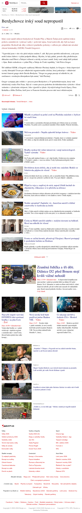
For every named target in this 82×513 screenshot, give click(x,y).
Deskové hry (73, 491)
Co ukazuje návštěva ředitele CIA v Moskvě (67, 316)
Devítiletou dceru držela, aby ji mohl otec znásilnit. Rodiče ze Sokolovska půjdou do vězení (51, 169)
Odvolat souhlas (31, 504)
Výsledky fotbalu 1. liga (63, 437)
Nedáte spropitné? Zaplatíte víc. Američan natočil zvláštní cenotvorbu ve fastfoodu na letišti (49, 204)
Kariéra (30, 502)
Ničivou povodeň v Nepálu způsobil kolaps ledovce (46, 132)
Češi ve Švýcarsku (35, 465)
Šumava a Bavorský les (37, 462)
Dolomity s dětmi (34, 471)
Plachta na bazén (26, 484)
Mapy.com (27, 477)
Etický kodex (58, 502)
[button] (12, 120)
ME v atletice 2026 (62, 443)
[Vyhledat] (43, 3)
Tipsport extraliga (62, 440)
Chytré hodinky (38, 494)
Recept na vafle (7, 468)
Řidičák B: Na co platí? (63, 465)
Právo (3, 27)
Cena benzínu (65, 477)
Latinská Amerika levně (36, 468)
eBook (65, 28)
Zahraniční (27, 135)
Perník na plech (7, 471)
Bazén (17, 484)
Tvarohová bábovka (8, 465)
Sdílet (73, 28)
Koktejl (26, 191)
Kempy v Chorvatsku (36, 456)
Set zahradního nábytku (68, 484)
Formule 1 (59, 446)
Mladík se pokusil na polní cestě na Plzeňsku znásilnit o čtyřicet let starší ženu (52, 116)
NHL (57, 449)
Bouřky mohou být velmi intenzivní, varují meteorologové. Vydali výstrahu (49, 151)
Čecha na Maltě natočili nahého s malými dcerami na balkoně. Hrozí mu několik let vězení (51, 222)
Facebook (9, 502)
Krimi (26, 120)
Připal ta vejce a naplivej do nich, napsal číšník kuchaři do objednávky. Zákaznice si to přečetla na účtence (49, 186)
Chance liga (60, 434)
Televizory (28, 494)
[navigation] (2, 3)
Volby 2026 (5, 434)
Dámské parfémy (52, 491)
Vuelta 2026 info (34, 434)
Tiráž (36, 502)
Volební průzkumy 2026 (10, 437)
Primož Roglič (33, 446)
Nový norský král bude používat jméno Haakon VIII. (39, 317)
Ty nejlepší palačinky (9, 456)
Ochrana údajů (69, 502)
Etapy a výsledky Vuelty (37, 437)
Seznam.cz (75, 3)
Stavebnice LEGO (39, 491)
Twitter (16, 502)
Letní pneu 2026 (61, 456)
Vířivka (45, 487)
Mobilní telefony (25, 491)
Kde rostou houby (52, 477)
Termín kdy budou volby (10, 443)
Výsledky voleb (7, 440)
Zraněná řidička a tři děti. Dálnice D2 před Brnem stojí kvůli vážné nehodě (58, 271)
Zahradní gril (37, 487)
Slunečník (46, 484)
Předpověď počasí (38, 477)
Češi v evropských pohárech (40, 480)
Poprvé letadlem (34, 459)
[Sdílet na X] (79, 95)
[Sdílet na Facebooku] (76, 95)
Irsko (30, 101)
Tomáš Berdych (21, 101)
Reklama (23, 502)
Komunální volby (7, 449)
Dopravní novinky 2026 (64, 462)
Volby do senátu (7, 446)
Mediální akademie (46, 502)
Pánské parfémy (50, 494)
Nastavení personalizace (47, 504)
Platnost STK (60, 471)
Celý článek (41, 291)
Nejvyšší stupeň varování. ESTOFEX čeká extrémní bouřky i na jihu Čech (13, 317)
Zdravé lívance (7, 462)
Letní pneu (63, 491)
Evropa (26, 226)
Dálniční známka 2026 (63, 459)
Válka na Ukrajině (29, 244)
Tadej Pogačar (34, 443)
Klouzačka (55, 484)
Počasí (26, 155)
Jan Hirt (31, 440)
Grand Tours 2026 (35, 449)
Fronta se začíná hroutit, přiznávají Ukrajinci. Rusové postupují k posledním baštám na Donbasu (51, 239)
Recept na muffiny (8, 459)
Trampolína (38, 484)
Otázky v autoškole (62, 468)
